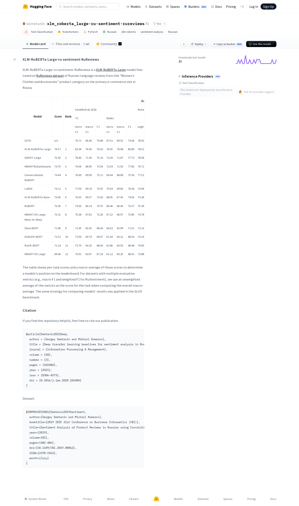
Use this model (262, 44)
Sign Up (268, 6)
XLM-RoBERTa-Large (111, 69)
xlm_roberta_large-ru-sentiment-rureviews (96, 23)
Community (111, 44)
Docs (218, 6)
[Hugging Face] (156, 499)
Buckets (197, 6)
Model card (38, 44)
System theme (37, 499)
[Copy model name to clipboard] (147, 23)
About (110, 499)
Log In (253, 6)
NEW (218, 76)
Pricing (231, 6)
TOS (66, 499)
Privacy (87, 499)
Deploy (199, 44)
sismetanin (35, 23)
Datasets (155, 6)
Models (136, 6)
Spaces (175, 6)
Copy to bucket (228, 44)
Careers (134, 499)
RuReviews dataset (50, 75)
